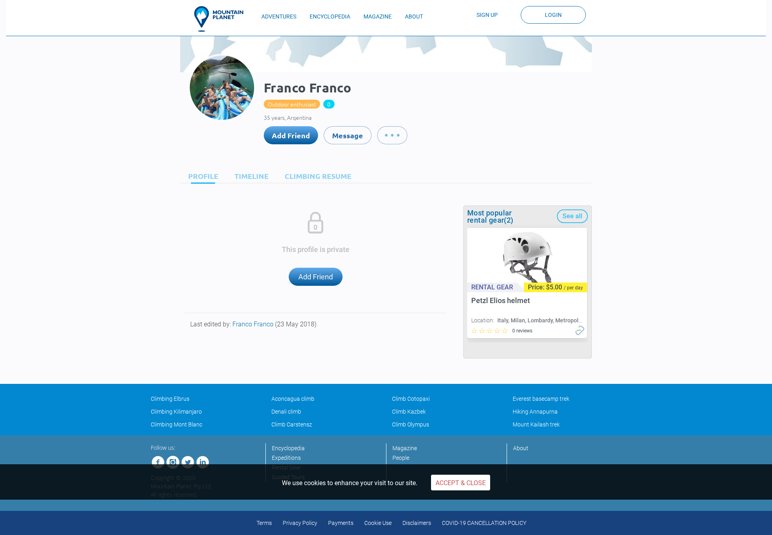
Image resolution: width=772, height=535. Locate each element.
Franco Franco (253, 324)
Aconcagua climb (292, 399)
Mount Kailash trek (536, 424)
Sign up (487, 15)
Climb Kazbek (409, 411)
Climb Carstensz (291, 424)
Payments (340, 523)
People (400, 458)
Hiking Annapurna (535, 411)
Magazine (404, 448)
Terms (264, 523)
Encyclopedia (288, 448)
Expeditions (286, 458)
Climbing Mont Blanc (176, 424)
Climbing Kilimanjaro (176, 411)
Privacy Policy (300, 523)
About (520, 448)
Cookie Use (378, 523)
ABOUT (414, 16)
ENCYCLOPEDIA (330, 16)
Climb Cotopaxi (411, 399)
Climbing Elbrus (170, 399)
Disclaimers (416, 523)
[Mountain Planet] (222, 19)
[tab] (201, 176)
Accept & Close (460, 483)
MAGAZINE (377, 16)
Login (553, 15)
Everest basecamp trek (541, 399)
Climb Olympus (410, 424)
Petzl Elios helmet (500, 300)
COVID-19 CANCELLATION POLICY (484, 523)
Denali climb (286, 411)
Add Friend (291, 135)
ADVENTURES (278, 16)
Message (347, 135)
